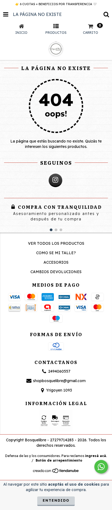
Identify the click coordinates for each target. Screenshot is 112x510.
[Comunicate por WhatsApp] (101, 466)
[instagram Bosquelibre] (55, 180)
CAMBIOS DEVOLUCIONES (56, 271)
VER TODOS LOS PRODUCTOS (56, 243)
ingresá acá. (96, 456)
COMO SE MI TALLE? (56, 252)
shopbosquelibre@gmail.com (59, 380)
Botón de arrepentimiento (59, 460)
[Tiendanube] (56, 472)
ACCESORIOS (56, 262)
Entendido (56, 500)
